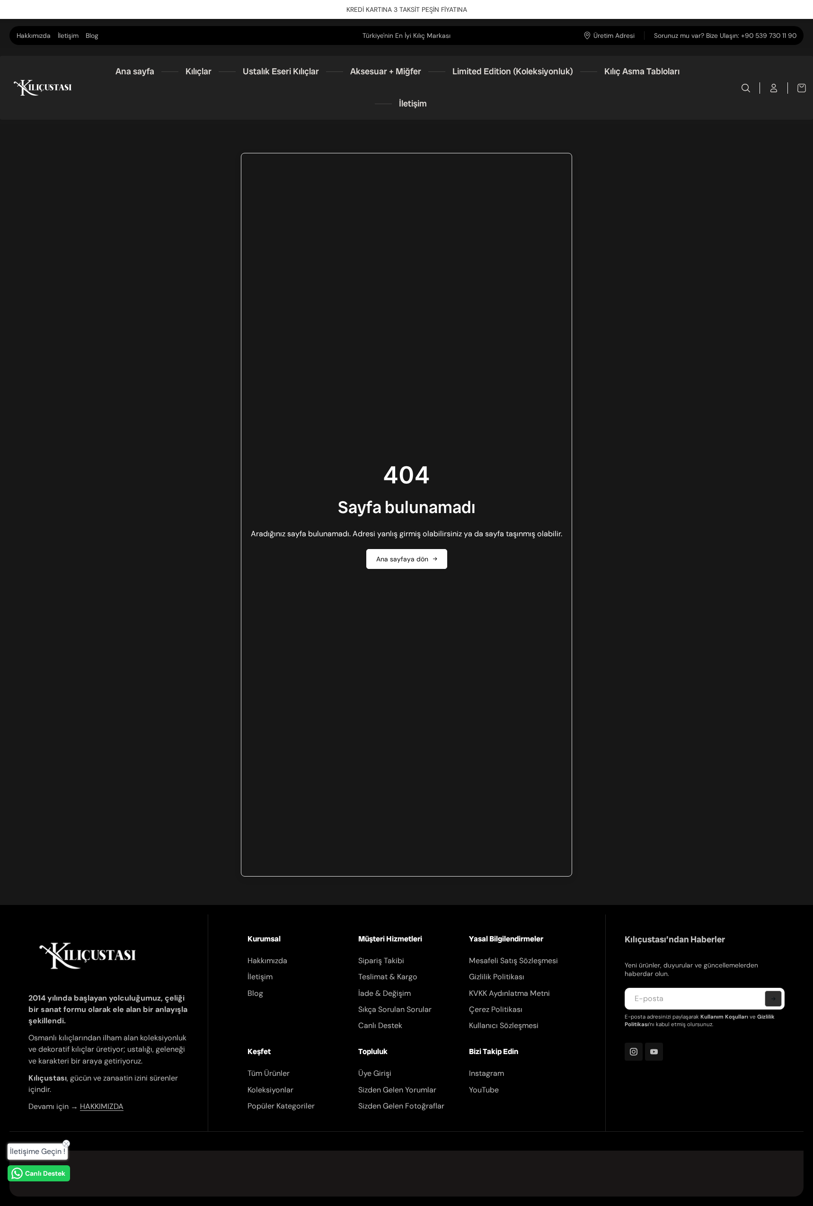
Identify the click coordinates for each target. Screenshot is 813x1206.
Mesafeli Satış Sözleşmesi (513, 961)
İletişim (68, 35)
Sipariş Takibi (381, 961)
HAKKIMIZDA (102, 1106)
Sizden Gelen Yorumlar (397, 1090)
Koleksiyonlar (270, 1090)
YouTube (484, 1090)
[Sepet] (797, 88)
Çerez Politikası (495, 1009)
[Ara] (746, 88)
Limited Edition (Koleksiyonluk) (512, 71)
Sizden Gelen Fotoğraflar (401, 1106)
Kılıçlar (199, 71)
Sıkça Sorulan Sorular (395, 1009)
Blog (92, 35)
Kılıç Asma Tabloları (642, 71)
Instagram (486, 1073)
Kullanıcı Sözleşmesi (504, 1025)
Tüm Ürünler (268, 1073)
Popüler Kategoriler (281, 1106)
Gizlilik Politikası (496, 977)
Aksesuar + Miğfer (385, 71)
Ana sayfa (134, 71)
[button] (773, 999)
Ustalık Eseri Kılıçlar (281, 71)
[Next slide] (519, 35)
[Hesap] (774, 88)
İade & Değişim (384, 993)
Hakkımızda (34, 35)
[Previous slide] (294, 35)
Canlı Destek (380, 1025)
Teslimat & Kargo (387, 977)
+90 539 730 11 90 (768, 35)
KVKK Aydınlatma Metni (509, 993)
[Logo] (42, 87)
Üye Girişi (374, 1073)
